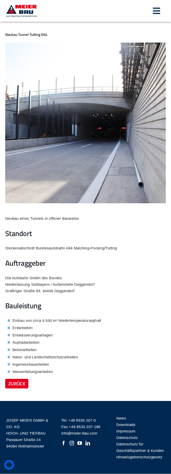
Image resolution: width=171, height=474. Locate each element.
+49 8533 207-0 (82, 420)
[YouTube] (79, 443)
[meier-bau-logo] (21, 7)
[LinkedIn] (88, 443)
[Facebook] (63, 443)
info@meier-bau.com (79, 433)
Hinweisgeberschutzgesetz (139, 457)
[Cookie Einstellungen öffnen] (9, 468)
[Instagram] (71, 443)
